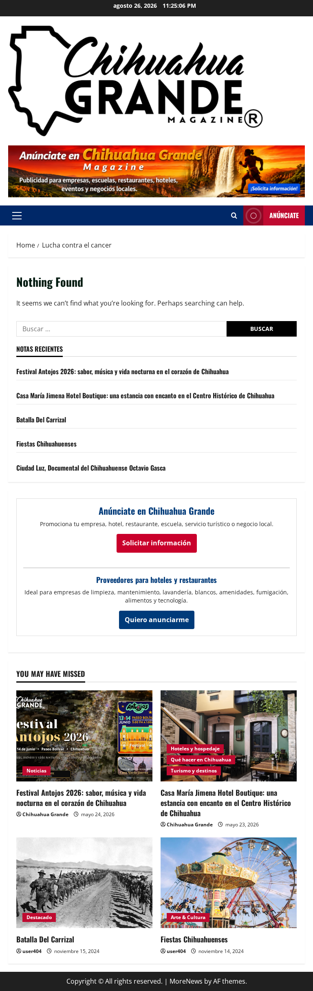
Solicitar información (156, 542)
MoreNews (186, 981)
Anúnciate (284, 215)
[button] (17, 215)
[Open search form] (234, 215)
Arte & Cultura (188, 917)
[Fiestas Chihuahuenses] (229, 883)
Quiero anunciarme (157, 619)
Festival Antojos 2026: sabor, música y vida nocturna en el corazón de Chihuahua (122, 371)
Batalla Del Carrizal (41, 419)
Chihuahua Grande (45, 814)
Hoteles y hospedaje (195, 748)
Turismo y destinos (194, 770)
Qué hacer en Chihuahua (201, 759)
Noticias (36, 770)
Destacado (39, 917)
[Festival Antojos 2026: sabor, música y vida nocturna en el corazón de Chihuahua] (84, 735)
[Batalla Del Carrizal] (84, 883)
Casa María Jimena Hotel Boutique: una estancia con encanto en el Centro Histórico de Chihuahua (145, 395)
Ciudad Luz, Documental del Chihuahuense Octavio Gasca (90, 468)
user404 (32, 951)
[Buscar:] (121, 329)
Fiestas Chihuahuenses (46, 444)
